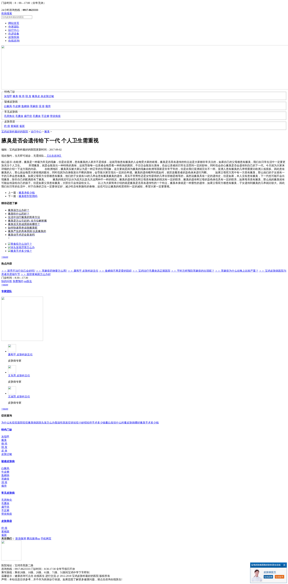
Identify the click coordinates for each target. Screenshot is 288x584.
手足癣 (45, 116)
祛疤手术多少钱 (96, 422)
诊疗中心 (13, 30)
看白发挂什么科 (114, 422)
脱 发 (28, 96)
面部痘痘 (22, 422)
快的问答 (6, 281)
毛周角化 (9, 116)
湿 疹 (42, 106)
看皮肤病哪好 (132, 422)
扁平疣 (28, 116)
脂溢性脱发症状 (64, 422)
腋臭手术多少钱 (149, 422)
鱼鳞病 (25, 106)
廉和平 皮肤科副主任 (20, 354)
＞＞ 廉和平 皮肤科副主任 (83, 270)
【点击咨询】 (54, 155)
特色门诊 (6, 429)
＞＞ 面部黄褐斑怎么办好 (36, 274)
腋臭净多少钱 (27, 192)
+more (4, 256)
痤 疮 (22, 96)
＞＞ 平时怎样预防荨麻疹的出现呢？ (192, 270)
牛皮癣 (17, 106)
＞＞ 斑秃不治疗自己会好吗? (18, 270)
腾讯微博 (32, 538)
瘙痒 (48, 106)
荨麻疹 (34, 106)
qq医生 (28, 281)
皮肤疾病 (13, 37)
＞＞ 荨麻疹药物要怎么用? (51, 270)
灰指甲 (8, 96)
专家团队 (13, 26)
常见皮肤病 (8, 492)
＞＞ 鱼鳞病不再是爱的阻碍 (115, 270)
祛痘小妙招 (80, 422)
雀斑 (22, 126)
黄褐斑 (15, 126)
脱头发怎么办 (47, 422)
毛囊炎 (19, 116)
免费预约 (18, 281)
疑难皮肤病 (8, 461)
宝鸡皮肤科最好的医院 (14, 131)
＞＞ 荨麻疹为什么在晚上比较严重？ (236, 270)
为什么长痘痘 (9, 422)
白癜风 (8, 106)
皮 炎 (40, 96)
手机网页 (46, 538)
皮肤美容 (6, 521)
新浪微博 (20, 538)
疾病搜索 (6, 13)
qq (38, 538)
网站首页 (13, 23)
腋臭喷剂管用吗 (28, 196)
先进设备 (13, 33)
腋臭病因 (33, 422)
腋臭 (15, 96)
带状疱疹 (55, 116)
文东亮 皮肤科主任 (19, 375)
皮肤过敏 (48, 96)
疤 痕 (7, 126)
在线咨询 (13, 40)
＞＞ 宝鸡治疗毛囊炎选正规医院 (151, 270)
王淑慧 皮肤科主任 (19, 396)
